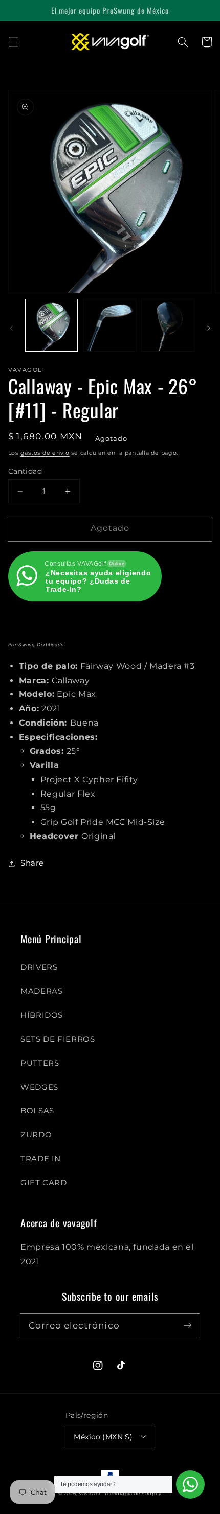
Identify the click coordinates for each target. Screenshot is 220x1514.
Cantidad (25, 471)
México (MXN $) (103, 1437)
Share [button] (32, 863)
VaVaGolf (90, 1493)
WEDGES (39, 1087)
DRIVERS (38, 967)
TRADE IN (40, 1158)
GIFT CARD (43, 1182)
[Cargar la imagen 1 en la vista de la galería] (51, 325)
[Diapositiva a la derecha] (208, 328)
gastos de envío (45, 453)
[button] (13, 42)
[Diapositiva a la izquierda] (11, 328)
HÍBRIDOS (41, 1015)
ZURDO (36, 1134)
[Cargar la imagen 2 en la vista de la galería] (109, 325)
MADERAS (41, 991)
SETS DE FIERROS (57, 1039)
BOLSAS (37, 1110)
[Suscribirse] (188, 1325)
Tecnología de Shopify (133, 1493)
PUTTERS (39, 1063)
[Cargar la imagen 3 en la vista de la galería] (167, 325)
